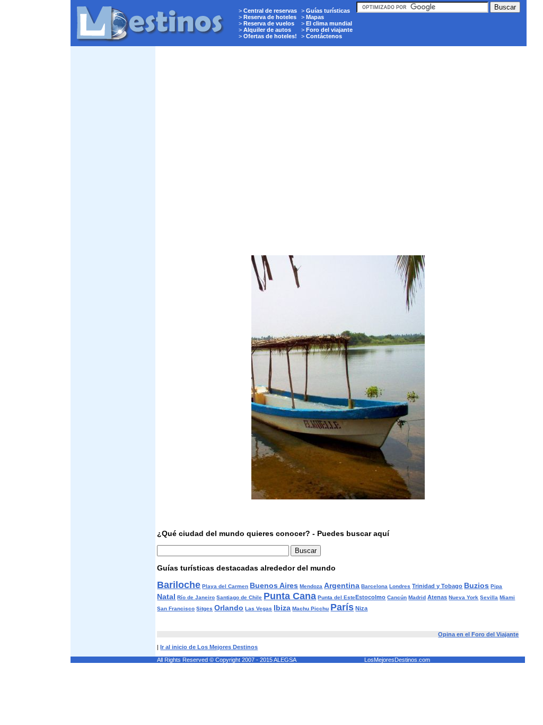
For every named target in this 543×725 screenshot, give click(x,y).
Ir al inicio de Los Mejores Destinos (209, 647)
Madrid (417, 597)
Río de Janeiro (196, 597)
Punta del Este (336, 597)
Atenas (437, 597)
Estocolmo (370, 597)
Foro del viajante (329, 30)
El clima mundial (329, 23)
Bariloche (178, 585)
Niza (361, 608)
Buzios (476, 585)
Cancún (397, 597)
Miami (507, 597)
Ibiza (282, 607)
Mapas (315, 17)
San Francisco (176, 608)
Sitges (204, 608)
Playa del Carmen (225, 586)
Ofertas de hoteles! (270, 36)
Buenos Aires (274, 585)
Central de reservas (270, 10)
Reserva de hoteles (269, 17)
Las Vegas (258, 608)
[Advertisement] (113, 210)
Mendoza (311, 586)
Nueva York (463, 597)
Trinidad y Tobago (437, 586)
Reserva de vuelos (268, 23)
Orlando (228, 607)
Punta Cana (290, 596)
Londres (399, 586)
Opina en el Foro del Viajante (478, 634)
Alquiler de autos (267, 30)
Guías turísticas (328, 10)
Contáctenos (324, 36)
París (342, 607)
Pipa (496, 586)
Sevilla (489, 597)
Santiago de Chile (239, 597)
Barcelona (374, 586)
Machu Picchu (310, 608)
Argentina (342, 585)
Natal (166, 596)
